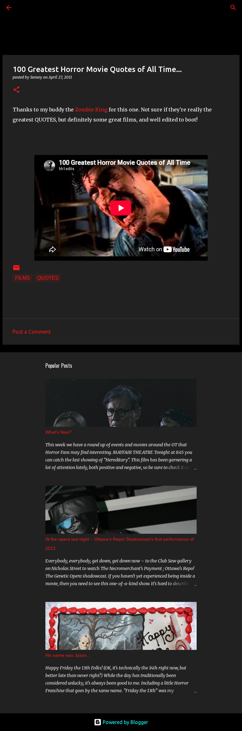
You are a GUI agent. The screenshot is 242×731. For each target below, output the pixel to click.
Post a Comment (32, 332)
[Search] (26, 7)
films (22, 278)
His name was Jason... (67, 655)
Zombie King (91, 109)
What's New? (58, 432)
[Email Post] (16, 269)
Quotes (48, 278)
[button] (16, 90)
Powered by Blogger (124, 722)
